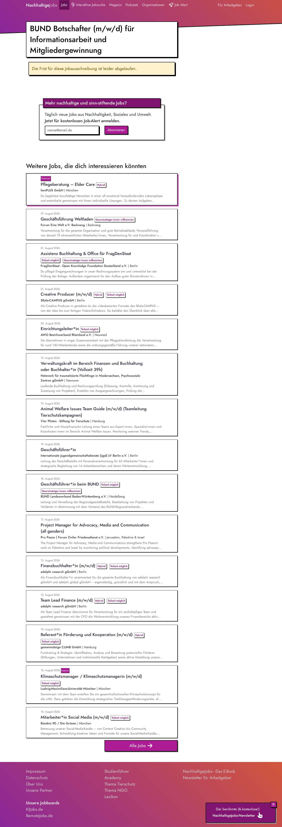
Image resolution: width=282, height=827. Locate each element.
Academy (112, 778)
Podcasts (132, 4)
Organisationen (153, 4)
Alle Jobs (138, 745)
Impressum (35, 771)
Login (250, 4)
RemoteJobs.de (39, 816)
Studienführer (116, 771)
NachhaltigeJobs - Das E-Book (209, 771)
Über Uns (34, 784)
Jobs (64, 4)
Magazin (115, 4)
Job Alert (180, 4)
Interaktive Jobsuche (90, 4)
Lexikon (111, 797)
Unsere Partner (39, 790)
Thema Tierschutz (119, 784)
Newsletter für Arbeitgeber (207, 778)
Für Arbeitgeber (230, 4)
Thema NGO (115, 790)
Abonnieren (116, 129)
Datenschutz (37, 778)
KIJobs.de (34, 809)
